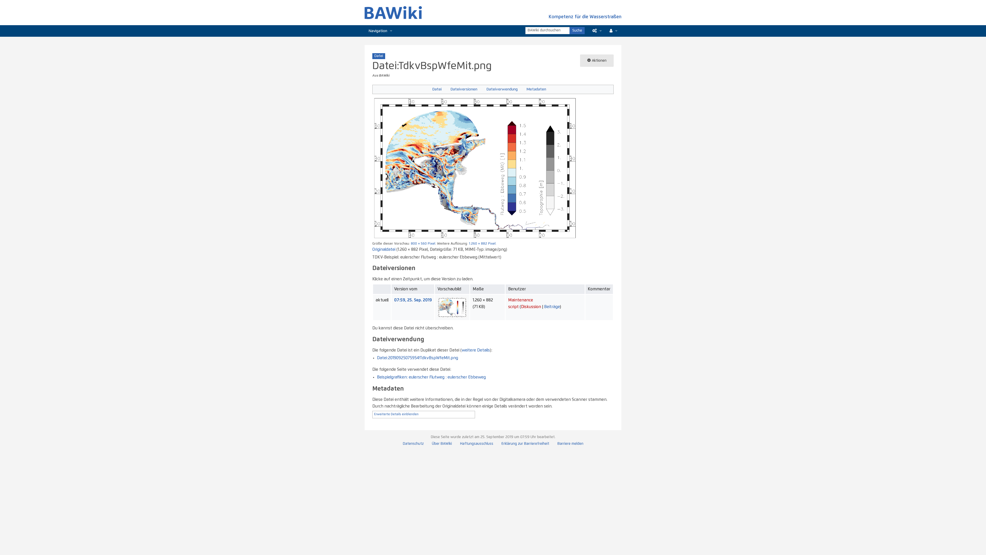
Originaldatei (383, 249)
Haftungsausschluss (476, 444)
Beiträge (552, 307)
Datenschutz (413, 444)
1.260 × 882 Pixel (482, 243)
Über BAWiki (442, 444)
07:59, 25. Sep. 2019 (413, 300)
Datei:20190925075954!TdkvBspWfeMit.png (417, 358)
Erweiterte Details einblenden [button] (396, 414)
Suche (577, 30)
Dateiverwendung (502, 89)
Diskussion (531, 307)
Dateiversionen (463, 89)
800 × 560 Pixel (423, 243)
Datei (437, 89)
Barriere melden (570, 444)
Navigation (377, 31)
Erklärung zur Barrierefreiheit (525, 444)
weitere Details (476, 350)
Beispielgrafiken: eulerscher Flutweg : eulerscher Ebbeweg (431, 377)
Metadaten (536, 89)
